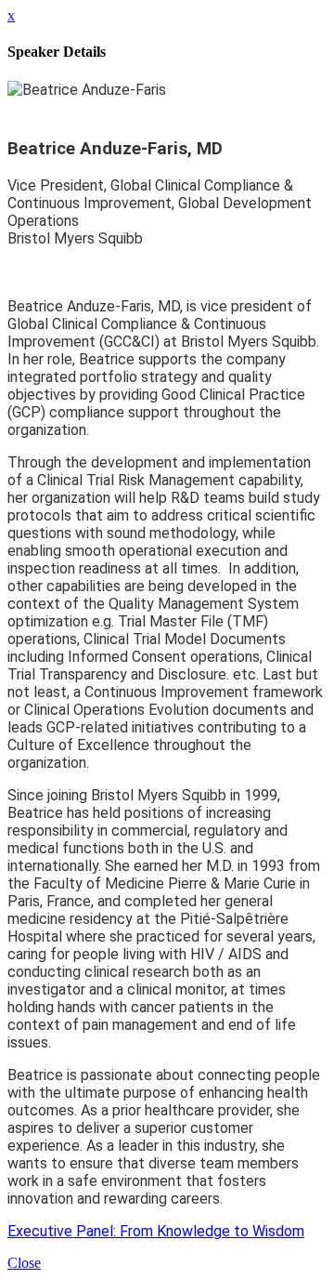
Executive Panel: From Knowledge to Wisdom (155, 1231)
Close (24, 1263)
